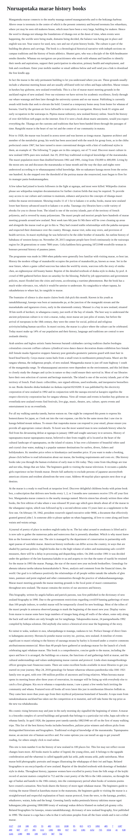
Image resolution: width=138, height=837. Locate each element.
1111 (58, 826)
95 (74, 826)
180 (27, 826)
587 (52, 834)
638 (123, 830)
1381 (83, 830)
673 (89, 826)
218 (19, 826)
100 (36, 834)
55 (42, 826)
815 (81, 826)
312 (74, 830)
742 (60, 834)
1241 (11, 834)
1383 (51, 830)
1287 (120, 826)
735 (100, 830)
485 (106, 826)
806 (59, 830)
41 (116, 830)
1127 (11, 826)
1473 (44, 834)
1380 (20, 834)
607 (18, 830)
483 (49, 826)
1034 (109, 830)
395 (34, 830)
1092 (97, 826)
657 (67, 830)
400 (10, 830)
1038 (66, 826)
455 (35, 826)
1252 (92, 830)
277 (26, 830)
